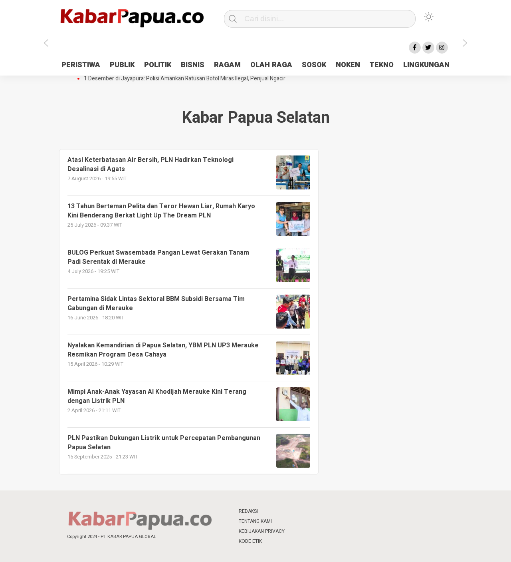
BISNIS (192, 65)
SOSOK (314, 65)
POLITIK (157, 65)
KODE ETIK (250, 541)
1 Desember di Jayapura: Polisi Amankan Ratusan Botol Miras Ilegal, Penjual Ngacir (184, 79)
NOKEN (348, 65)
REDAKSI (248, 511)
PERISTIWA (80, 65)
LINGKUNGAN (426, 65)
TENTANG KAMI (255, 521)
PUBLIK (122, 65)
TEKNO (382, 65)
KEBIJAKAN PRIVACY (262, 531)
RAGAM (227, 65)
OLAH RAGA (271, 65)
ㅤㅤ (309, 511)
